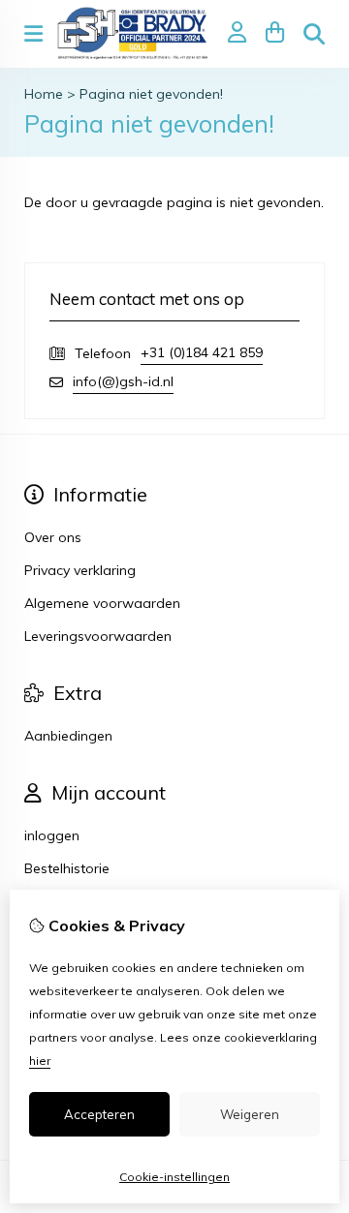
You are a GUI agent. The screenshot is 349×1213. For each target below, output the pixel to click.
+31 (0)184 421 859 (202, 352)
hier (39, 1060)
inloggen (51, 835)
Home (43, 94)
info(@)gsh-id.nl (123, 381)
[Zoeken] (314, 34)
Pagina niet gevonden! (151, 94)
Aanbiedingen (68, 735)
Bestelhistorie (67, 868)
